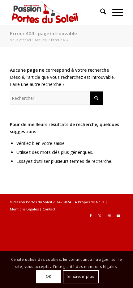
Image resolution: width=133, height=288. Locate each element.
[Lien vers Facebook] (90, 215)
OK (48, 276)
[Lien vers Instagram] (109, 215)
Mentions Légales (24, 209)
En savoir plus (80, 276)
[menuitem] (100, 12)
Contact (49, 209)
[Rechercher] (100, 12)
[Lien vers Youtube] (118, 215)
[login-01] (55, 12)
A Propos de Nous (89, 202)
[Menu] (114, 12)
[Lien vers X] (100, 215)
